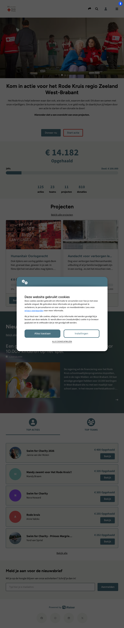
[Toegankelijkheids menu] (120, 3)
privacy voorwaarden (34, 310)
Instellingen (81, 333)
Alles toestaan (42, 333)
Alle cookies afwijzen (62, 341)
